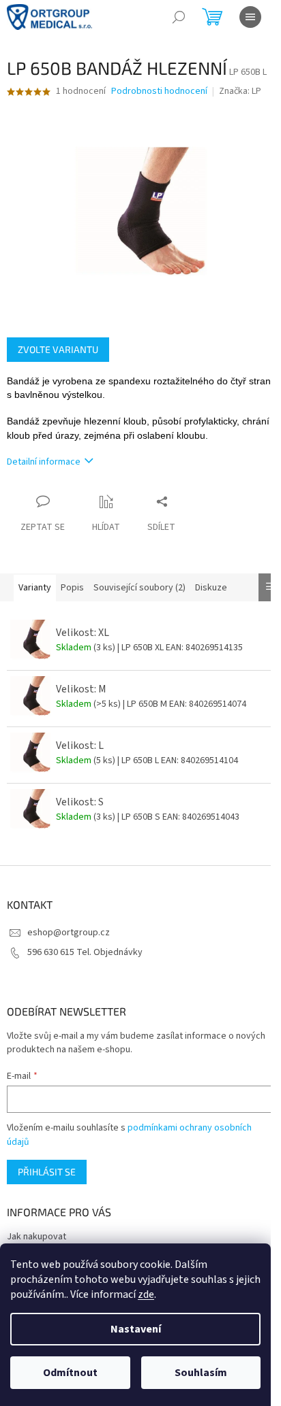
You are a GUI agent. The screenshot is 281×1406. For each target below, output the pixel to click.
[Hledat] (178, 17)
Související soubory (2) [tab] (139, 588)
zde (146, 1294)
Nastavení (135, 1329)
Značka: (240, 91)
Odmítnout (70, 1372)
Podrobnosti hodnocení (159, 91)
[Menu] (250, 17)
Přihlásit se (47, 1171)
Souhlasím (201, 1372)
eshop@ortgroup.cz (68, 932)
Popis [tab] (72, 588)
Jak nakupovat (36, 1236)
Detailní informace (43, 462)
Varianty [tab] (34, 588)
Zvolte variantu (58, 349)
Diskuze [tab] (211, 588)
